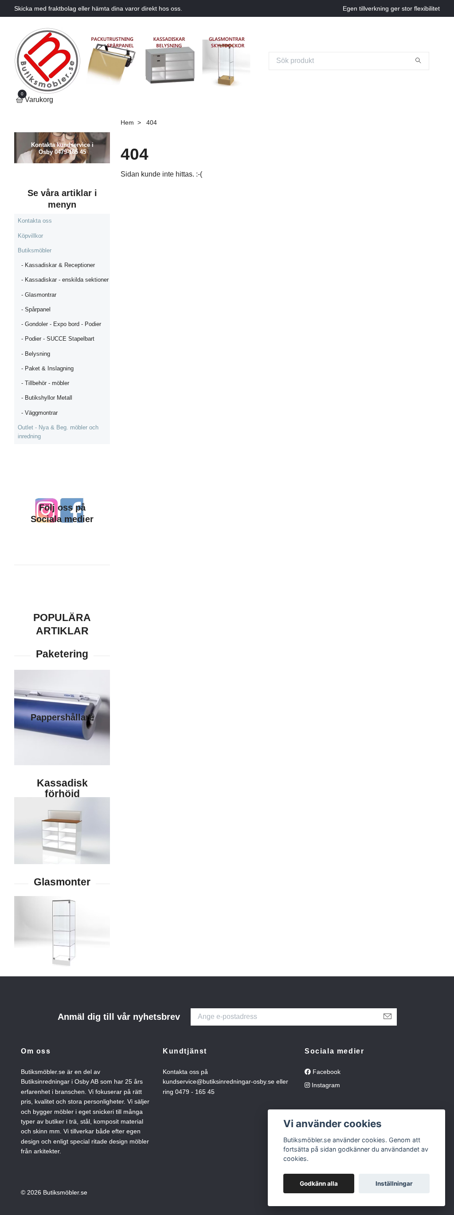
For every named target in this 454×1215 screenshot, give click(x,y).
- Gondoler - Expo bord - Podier (61, 324)
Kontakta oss (35, 220)
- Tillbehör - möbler (45, 383)
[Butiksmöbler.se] (47, 61)
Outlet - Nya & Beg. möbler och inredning (58, 432)
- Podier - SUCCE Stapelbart (57, 338)
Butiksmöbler (34, 250)
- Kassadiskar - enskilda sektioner (65, 279)
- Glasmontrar (38, 294)
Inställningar (394, 1183)
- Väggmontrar (39, 412)
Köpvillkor (30, 235)
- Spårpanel (36, 309)
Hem (127, 122)
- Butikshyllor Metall (46, 397)
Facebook (325, 1071)
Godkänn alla (319, 1183)
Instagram (325, 1085)
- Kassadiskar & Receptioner (58, 265)
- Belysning (35, 353)
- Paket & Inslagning (47, 368)
